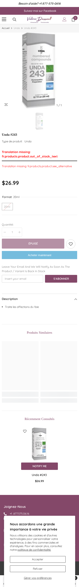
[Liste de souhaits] (70, 244)
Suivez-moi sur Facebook (40, 11)
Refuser (38, 568)
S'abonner (61, 278)
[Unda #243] (39, 444)
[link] (20, 394)
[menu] (4, 19)
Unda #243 (39, 475)
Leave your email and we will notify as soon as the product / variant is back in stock (36, 269)
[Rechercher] (14, 19)
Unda (17, 28)
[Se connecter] (64, 19)
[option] (39, 71)
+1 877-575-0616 (50, 3)
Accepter (37, 559)
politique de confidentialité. (34, 549)
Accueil (6, 28)
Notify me (40, 466)
